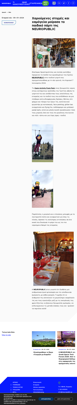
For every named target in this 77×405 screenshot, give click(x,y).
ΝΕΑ (40, 3)
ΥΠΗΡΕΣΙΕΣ (16, 384)
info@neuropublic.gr (65, 392)
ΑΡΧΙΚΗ (15, 382)
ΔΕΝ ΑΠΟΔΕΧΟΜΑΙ (63, 399)
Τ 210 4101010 (62, 389)
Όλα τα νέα (6, 335)
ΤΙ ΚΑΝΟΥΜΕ (17, 3)
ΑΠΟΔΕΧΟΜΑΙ (46, 399)
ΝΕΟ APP (45, 3)
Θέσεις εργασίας (39, 387)
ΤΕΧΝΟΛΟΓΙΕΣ (18, 387)
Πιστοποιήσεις (38, 389)
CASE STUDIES (26, 3)
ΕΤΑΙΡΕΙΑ (34, 3)
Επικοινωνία (37, 382)
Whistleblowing (38, 392)
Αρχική (4, 12)
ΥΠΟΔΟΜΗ (16, 389)
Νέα (10, 12)
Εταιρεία (36, 384)
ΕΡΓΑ (14, 392)
